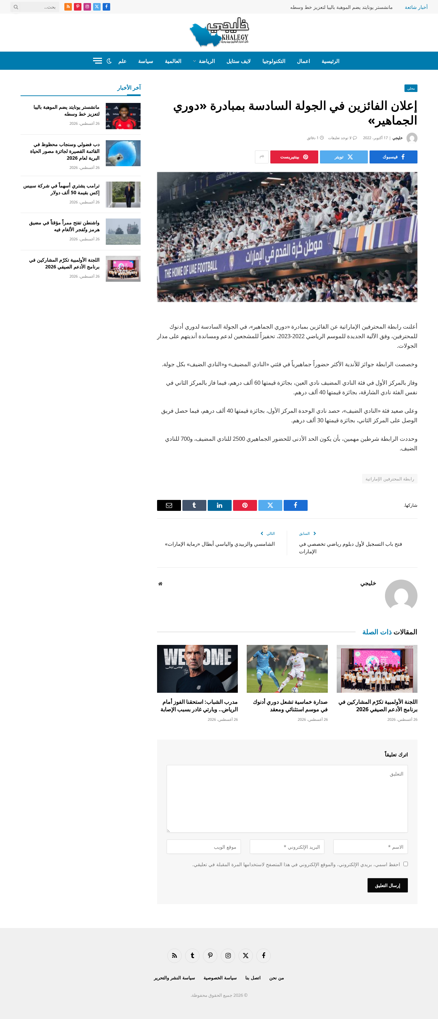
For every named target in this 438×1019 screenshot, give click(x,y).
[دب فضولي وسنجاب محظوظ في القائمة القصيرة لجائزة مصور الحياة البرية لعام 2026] (123, 153)
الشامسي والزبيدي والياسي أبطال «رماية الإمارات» (220, 543)
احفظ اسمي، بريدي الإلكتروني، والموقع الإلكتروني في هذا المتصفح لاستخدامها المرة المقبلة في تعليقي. (296, 864)
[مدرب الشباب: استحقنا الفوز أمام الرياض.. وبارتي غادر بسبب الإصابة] (197, 669)
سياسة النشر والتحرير (174, 978)
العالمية (173, 60)
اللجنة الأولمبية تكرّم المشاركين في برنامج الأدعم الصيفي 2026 (377, 705)
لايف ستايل (239, 60)
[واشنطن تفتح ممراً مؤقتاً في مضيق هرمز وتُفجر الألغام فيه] (123, 232)
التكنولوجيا (273, 60)
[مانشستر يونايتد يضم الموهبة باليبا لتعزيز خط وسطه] (123, 116)
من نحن (276, 978)
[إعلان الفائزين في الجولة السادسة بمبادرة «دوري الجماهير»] (287, 237)
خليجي (397, 137)
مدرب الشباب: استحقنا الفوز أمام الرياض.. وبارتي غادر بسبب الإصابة (199, 705)
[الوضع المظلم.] (109, 61)
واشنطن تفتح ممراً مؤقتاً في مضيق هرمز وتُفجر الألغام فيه (64, 226)
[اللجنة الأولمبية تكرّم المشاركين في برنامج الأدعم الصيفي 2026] (377, 669)
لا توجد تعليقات (339, 137)
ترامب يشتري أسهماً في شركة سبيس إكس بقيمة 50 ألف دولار (61, 189)
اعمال (303, 60)
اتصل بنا (253, 978)
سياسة (145, 60)
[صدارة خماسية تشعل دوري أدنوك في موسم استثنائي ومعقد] (287, 669)
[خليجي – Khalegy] (219, 32)
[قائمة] (97, 60)
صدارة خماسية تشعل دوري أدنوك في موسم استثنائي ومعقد (290, 705)
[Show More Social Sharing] (262, 156)
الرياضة (207, 60)
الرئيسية (330, 60)
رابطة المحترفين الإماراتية (389, 479)
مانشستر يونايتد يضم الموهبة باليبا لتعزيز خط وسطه (341, 7)
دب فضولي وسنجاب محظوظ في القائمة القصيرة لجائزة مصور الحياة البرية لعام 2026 (65, 151)
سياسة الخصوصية (220, 978)
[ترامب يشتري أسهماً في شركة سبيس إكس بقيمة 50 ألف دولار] (123, 195)
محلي (411, 88)
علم (122, 60)
